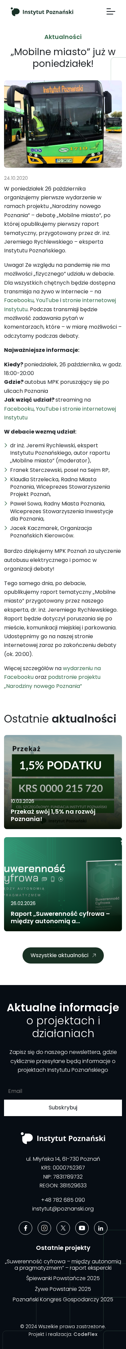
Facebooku (19, 300)
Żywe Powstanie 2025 (63, 1289)
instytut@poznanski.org (63, 1209)
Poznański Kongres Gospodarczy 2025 (63, 1299)
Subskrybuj (63, 1107)
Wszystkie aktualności (59, 955)
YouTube (47, 300)
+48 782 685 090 (63, 1200)
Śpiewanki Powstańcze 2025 (63, 1278)
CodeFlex (86, 1334)
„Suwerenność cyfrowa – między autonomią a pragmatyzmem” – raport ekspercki (63, 1264)
